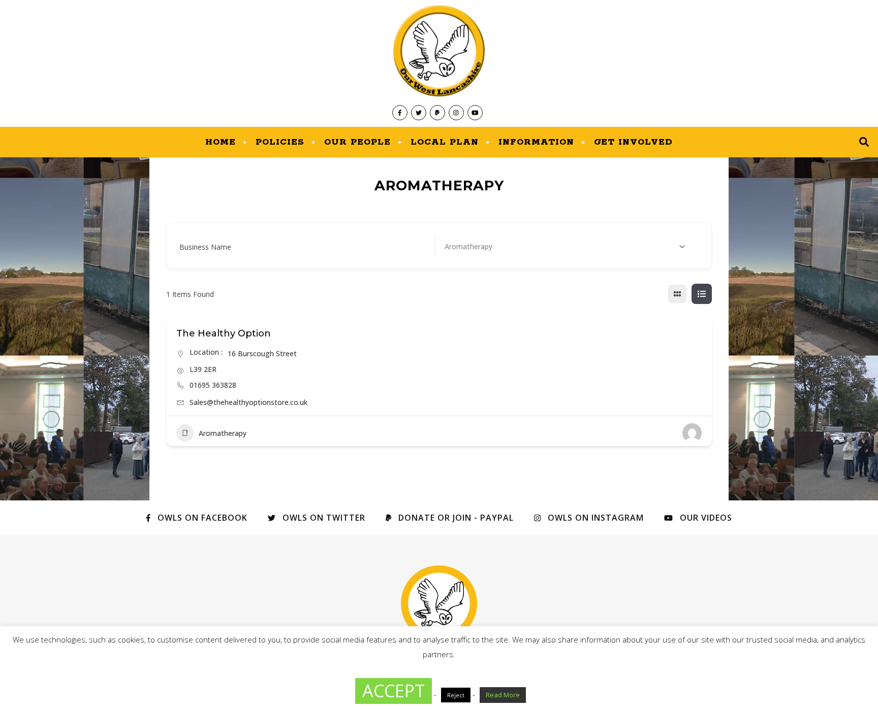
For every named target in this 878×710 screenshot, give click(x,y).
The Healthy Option (223, 333)
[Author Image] (692, 433)
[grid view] (677, 294)
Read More (503, 694)
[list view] (702, 294)
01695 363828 (213, 385)
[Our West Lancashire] (439, 63)
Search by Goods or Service (490, 247)
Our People (357, 142)
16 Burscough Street (262, 353)
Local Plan (445, 142)
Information (536, 142)
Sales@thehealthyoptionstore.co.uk (248, 402)
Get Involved (633, 142)
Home (220, 142)
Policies (280, 142)
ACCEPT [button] (393, 690)
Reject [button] (455, 695)
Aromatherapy (222, 433)
